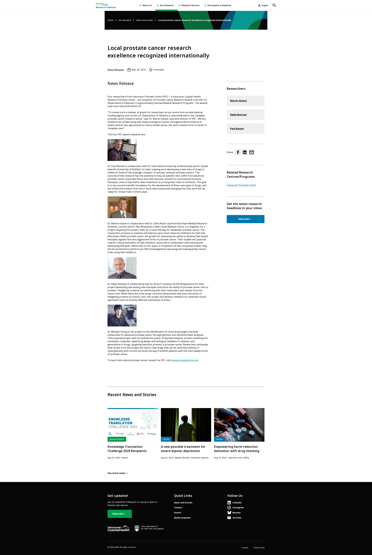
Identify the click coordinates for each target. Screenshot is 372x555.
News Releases (116, 69)
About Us (147, 5)
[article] (133, 433)
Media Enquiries (182, 517)
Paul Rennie (237, 128)
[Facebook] (238, 152)
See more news (116, 473)
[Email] (251, 152)
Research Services (190, 5)
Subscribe (243, 219)
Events (177, 512)
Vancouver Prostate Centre (241, 185)
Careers (178, 507)
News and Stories (144, 20)
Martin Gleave (238, 100)
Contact (245, 547)
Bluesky (237, 512)
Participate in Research (219, 5)
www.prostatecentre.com (184, 360)
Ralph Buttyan (238, 114)
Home (110, 20)
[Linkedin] (245, 152)
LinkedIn (237, 502)
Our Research (166, 5)
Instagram (238, 507)
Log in (265, 5)
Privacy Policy (258, 547)
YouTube (237, 517)
